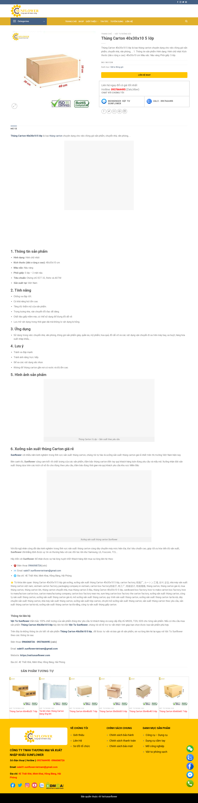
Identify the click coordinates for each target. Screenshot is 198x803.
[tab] (14, 129)
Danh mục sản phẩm (156, 728)
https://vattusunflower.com (35, 655)
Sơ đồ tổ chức (81, 746)
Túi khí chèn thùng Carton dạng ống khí (51, 712)
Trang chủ (71, 21)
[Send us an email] (186, 2)
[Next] (187, 697)
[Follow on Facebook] (178, 2)
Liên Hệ (129, 21)
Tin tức (104, 21)
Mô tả (14, 128)
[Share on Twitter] (109, 111)
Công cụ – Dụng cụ (157, 735)
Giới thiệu (91, 21)
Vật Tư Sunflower (20, 621)
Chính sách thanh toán (122, 740)
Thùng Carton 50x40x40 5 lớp (143, 711)
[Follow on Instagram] (180, 2)
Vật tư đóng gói (123, 34)
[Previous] (11, 697)
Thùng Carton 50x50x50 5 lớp (113, 711)
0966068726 (34, 565)
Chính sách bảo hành (121, 735)
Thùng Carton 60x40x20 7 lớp (23, 711)
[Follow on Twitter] (183, 2)
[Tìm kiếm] (186, 21)
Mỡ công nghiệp (155, 746)
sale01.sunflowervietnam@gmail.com (42, 570)
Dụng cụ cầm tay (155, 740)
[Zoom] (14, 106)
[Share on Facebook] (103, 111)
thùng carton (55, 135)
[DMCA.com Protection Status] (55, 785)
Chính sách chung (119, 728)
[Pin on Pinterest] (119, 111)
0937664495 (118, 89)
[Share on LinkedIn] (124, 111)
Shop (81, 21)
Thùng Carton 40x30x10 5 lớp (37, 624)
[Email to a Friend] (114, 111)
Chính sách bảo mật (121, 746)
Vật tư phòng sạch (156, 751)
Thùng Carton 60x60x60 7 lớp (173, 711)
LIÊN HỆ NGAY (144, 75)
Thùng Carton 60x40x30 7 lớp (83, 711)
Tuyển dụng (116, 21)
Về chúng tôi (79, 728)
